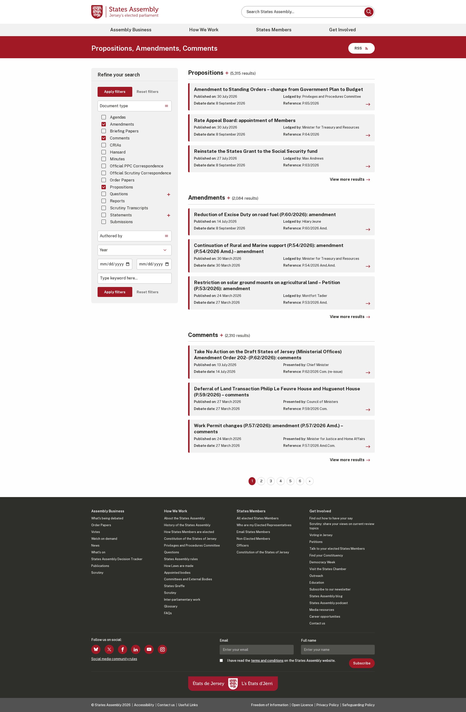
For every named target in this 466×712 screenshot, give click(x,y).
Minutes (117, 159)
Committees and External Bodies (188, 579)
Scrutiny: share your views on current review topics (341, 526)
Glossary (170, 606)
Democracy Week (322, 562)
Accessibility (144, 705)
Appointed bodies (177, 572)
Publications (100, 566)
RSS (358, 48)
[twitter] (109, 649)
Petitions (316, 542)
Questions (119, 194)
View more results (347, 179)
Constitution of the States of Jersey (190, 538)
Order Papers (122, 180)
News (95, 545)
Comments (120, 138)
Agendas (118, 117)
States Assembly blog (325, 596)
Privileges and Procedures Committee (192, 545)
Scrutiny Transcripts (129, 208)
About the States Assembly (184, 518)
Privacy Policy (327, 705)
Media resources (321, 610)
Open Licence (302, 705)
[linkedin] (135, 649)
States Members (273, 29)
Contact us (317, 623)
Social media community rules (114, 659)
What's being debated (107, 518)
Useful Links (188, 705)
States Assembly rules (181, 559)
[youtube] (149, 649)
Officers (243, 545)
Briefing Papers (124, 131)
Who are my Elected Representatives (264, 525)
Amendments (122, 124)
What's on (98, 552)
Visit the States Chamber (327, 569)
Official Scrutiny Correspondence (140, 173)
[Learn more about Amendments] (229, 197)
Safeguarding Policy (358, 705)
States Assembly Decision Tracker (116, 559)
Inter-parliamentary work (182, 599)
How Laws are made (178, 566)
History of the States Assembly (187, 525)
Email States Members (253, 532)
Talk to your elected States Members (337, 548)
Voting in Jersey (321, 535)
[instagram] (162, 649)
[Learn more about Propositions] (227, 72)
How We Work (203, 29)
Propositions (121, 187)
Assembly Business (130, 29)
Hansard (117, 152)
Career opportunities (324, 616)
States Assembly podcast (328, 603)
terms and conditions (267, 661)
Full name (308, 640)
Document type (114, 106)
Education (316, 582)
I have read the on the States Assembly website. (281, 661)
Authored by (111, 236)
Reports (117, 201)
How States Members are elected (189, 532)
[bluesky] (95, 649)
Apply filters (114, 92)
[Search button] (369, 11)
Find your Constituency (326, 555)
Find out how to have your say (331, 518)
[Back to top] (454, 695)
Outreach (316, 576)
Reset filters (147, 92)
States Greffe (174, 586)
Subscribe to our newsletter (330, 589)
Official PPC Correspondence (136, 166)
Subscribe (361, 663)
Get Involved (342, 29)
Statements (121, 215)
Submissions (121, 222)
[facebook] (122, 649)
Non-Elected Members (253, 538)
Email (224, 640)
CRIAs (115, 145)
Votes (95, 532)
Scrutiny (97, 572)
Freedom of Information (269, 705)
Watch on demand (104, 538)
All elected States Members (258, 518)
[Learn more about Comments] (222, 334)
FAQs (168, 613)
